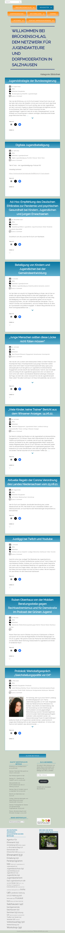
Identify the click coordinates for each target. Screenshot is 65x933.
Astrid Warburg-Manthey (19, 688)
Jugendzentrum (17, 881)
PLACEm (29, 158)
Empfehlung (15, 227)
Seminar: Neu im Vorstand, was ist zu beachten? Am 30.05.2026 (18, 790)
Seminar (12, 912)
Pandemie (49, 227)
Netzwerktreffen (13, 429)
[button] (44, 843)
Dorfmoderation (16, 14)
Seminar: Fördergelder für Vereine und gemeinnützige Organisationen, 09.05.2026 (18, 806)
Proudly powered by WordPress (25, 931)
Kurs (18, 889)
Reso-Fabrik (19, 901)
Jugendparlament (23, 155)
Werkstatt (51, 690)
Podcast (34, 158)
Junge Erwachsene (36, 227)
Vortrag (11, 627)
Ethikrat (21, 227)
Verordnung (30, 497)
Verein (17, 917)
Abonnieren (43, 781)
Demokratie (15, 625)
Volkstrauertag (16, 922)
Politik (23, 690)
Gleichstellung (35, 688)
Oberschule (36, 552)
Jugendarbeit (29, 426)
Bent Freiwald (16, 354)
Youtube (53, 552)
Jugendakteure (20, 864)
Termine (53, 14)
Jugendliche (27, 227)
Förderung (13, 864)
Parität (19, 690)
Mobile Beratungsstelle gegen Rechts (29, 625)
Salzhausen (43, 552)
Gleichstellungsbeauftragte (47, 688)
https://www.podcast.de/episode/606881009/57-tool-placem (29, 173)
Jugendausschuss (15, 869)
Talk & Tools (41, 158)
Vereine (11, 919)
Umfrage (25, 429)
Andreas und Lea (16, 552)
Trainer (20, 429)
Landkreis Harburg (42, 426)
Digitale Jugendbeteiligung (32, 144)
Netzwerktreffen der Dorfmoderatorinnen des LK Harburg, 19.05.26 (17, 784)
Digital (13, 158)
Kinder (44, 227)
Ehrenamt (22, 354)
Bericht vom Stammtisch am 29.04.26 (17, 794)
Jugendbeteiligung (21, 158)
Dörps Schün (21, 852)
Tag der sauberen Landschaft (17, 915)
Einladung (13, 858)
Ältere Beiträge (32, 756)
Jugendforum (12, 873)
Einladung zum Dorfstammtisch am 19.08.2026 (17, 767)
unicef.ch (46, 286)
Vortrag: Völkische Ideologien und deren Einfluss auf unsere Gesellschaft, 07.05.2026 (18, 800)
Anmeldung (12, 845)
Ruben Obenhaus (50, 625)
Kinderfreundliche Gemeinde (36, 286)
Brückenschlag (16, 847)
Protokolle (28, 685)
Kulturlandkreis (12, 887)
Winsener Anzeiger (33, 429)
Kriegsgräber (16, 885)
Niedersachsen (23, 497)
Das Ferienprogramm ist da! (16, 775)
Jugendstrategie (32, 93)
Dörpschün (12, 852)
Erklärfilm (24, 93)
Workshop (14, 927)
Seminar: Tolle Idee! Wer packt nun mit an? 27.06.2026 (18, 772)
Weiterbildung (13, 924)
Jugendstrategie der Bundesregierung (32, 80)
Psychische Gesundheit (15, 229)
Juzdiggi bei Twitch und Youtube (32, 538)
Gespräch (24, 552)
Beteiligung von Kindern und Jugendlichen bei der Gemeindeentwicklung (32, 268)
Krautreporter (46, 354)
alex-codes (45, 931)
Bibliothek (15, 91)
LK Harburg (15, 896)
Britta (13, 89)
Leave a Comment (17, 96)
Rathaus (12, 901)
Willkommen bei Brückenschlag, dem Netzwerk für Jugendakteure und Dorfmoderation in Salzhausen (32, 48)
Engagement (29, 354)
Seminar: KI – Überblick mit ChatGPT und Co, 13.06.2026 (17, 779)
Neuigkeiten (21, 91)
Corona (16, 497)
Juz (9, 883)
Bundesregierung (17, 93)
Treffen (10, 917)
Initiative (14, 286)
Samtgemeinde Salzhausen (40, 690)
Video (48, 552)
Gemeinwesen (37, 354)
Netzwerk (11, 898)
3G (12, 497)
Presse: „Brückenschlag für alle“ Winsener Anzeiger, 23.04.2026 (17, 812)
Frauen (28, 688)
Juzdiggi (30, 552)
